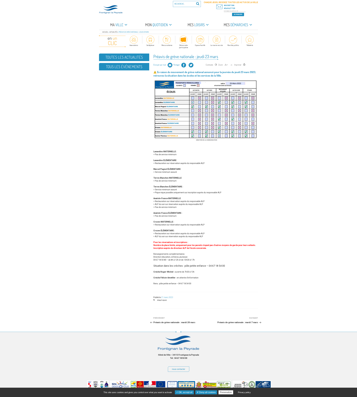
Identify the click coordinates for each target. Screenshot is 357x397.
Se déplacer (150, 45)
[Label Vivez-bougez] (198, 387)
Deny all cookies (207, 392)
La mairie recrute (216, 45)
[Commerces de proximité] (186, 387)
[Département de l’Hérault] (133, 387)
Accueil (105, 32)
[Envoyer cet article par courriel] (170, 64)
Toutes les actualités (124, 57)
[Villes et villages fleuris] (209, 387)
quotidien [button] (156, 24)
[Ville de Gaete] (89, 387)
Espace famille (200, 45)
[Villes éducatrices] (240, 387)
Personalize (226, 392)
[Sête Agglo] (120, 387)
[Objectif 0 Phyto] (224, 387)
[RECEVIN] (263, 387)
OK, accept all (185, 392)
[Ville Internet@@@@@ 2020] (172, 387)
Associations (134, 45)
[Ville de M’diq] (106, 387)
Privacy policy (244, 392)
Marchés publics (233, 45)
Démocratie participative (183, 46)
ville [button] (116, 24)
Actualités (113, 32)
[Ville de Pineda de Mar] (101, 387)
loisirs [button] (196, 24)
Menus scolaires (166, 45)
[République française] (150, 387)
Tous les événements (124, 66)
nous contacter (178, 369)
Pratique (162, 300)
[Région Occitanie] (140, 387)
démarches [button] (236, 24)
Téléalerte (249, 45)
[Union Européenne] (160, 387)
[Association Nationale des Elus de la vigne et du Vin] (251, 387)
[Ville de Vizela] (95, 387)
